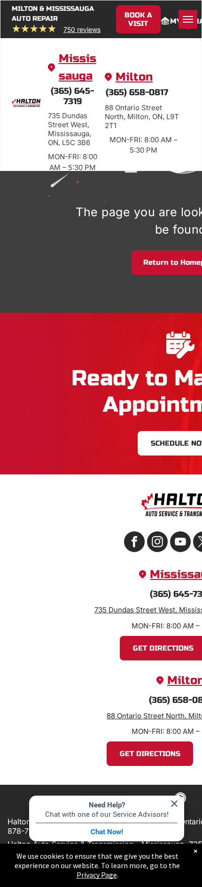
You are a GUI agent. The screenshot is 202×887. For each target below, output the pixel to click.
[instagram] (157, 542)
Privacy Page (97, 874)
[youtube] (180, 542)
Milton (134, 77)
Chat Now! (107, 832)
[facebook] (134, 542)
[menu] (188, 19)
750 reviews (82, 29)
